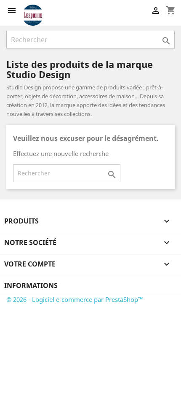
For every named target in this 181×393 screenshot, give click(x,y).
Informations (31, 285)
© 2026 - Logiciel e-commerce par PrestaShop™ (74, 299)
